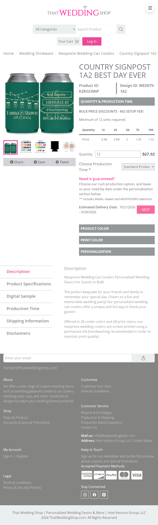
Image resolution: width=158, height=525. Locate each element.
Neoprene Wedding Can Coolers (86, 53)
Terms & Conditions (17, 482)
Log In (91, 41)
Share (18, 162)
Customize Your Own (96, 386)
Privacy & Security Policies (22, 487)
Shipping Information (28, 321)
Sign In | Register (15, 456)
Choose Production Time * (95, 166)
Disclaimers (18, 333)
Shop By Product (15, 417)
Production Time (23, 308)
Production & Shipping (97, 417)
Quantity (85, 154)
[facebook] (94, 495)
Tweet (64, 162)
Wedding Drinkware (36, 53)
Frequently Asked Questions (101, 422)
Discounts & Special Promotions (26, 422)
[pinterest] (104, 495)
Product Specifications (29, 284)
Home (8, 53)
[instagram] (85, 495)
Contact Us (89, 427)
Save (41, 162)
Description (18, 271)
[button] (121, 29)
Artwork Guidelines (95, 391)
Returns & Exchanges (96, 412)
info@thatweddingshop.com (114, 435)
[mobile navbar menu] (150, 8)
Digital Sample (21, 296)
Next (146, 209)
